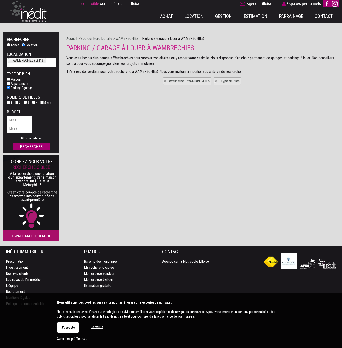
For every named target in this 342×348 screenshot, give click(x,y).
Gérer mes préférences (72, 339)
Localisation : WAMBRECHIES (188, 81)
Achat (14, 45)
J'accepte (68, 327)
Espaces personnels (304, 3)
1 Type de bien (229, 81)
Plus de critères (31, 138)
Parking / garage (21, 88)
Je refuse (97, 327)
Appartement (19, 84)
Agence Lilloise (259, 3)
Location (31, 45)
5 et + (48, 103)
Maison (15, 79)
